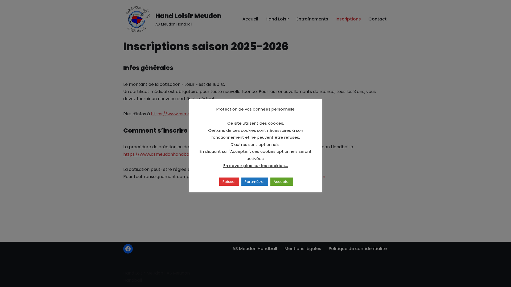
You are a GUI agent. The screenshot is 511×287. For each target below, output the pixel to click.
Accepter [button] (282, 181)
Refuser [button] (229, 181)
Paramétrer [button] (255, 181)
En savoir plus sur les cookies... (255, 165)
